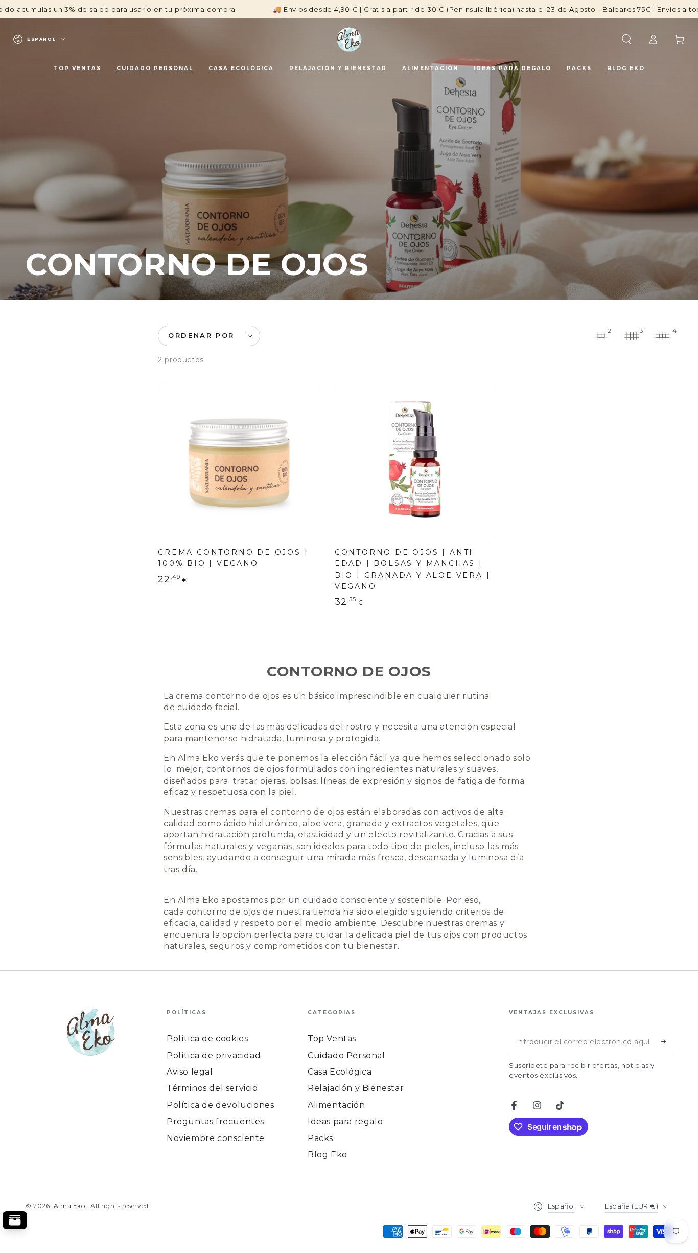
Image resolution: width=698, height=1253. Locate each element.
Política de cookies (207, 1038)
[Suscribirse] (666, 1041)
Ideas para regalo (345, 1121)
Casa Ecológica (339, 1072)
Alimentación (336, 1105)
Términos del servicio (212, 1088)
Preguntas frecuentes (215, 1121)
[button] (626, 39)
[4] (662, 336)
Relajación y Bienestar (356, 1088)
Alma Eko (70, 1206)
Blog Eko (327, 1154)
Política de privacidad (214, 1055)
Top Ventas (332, 1038)
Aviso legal (190, 1072)
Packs (320, 1138)
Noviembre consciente (216, 1138)
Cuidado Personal (346, 1055)
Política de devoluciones (220, 1105)
